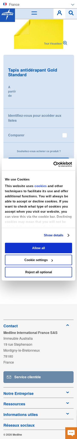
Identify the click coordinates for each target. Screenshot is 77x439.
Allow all (38, 248)
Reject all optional (38, 272)
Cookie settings (36, 260)
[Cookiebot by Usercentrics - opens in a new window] (54, 164)
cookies (41, 186)
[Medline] (7, 14)
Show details (53, 235)
